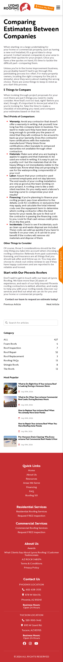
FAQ (31, 491)
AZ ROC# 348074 (31, 559)
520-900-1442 (33, 620)
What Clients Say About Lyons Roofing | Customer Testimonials (31, 554)
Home (31, 470)
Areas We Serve (31, 483)
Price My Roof (45, 7)
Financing (31, 487)
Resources (31, 478)
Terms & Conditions (31, 563)
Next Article (52, 304)
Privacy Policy (31, 567)
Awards (31, 548)
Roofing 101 (31, 495)
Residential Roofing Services (31, 511)
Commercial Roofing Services (31, 528)
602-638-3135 (33, 589)
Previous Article (12, 304)
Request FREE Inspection (31, 515)
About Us (32, 474)
